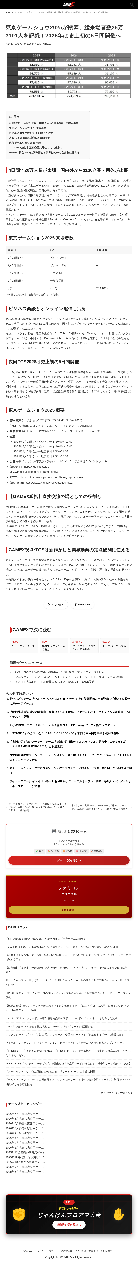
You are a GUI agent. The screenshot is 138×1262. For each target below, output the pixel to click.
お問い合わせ (108, 1251)
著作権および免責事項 (86, 1251)
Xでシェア (58, 604)
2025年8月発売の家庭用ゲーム (25, 1171)
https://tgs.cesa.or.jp (36, 466)
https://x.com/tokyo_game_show (38, 471)
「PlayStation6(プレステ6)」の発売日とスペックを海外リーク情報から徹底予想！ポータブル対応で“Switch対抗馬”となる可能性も (68, 1082)
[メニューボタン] (6, 4)
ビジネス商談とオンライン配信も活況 (31, 132)
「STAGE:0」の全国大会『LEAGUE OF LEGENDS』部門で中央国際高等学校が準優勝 (64, 733)
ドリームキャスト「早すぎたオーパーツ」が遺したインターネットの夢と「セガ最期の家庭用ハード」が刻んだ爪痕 (68, 982)
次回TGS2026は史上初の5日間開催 (29, 137)
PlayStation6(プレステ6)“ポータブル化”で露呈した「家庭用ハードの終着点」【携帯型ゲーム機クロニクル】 (68, 1063)
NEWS (48, 44)
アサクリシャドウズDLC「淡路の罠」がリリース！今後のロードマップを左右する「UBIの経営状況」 (65, 1034)
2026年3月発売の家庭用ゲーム (25, 1137)
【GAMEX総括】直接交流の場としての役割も (36, 147)
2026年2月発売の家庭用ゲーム (25, 1142)
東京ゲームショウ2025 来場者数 (28, 128)
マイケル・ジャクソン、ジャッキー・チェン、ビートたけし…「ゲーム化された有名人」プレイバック (65, 1042)
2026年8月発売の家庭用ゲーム (25, 1118)
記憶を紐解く (69, 909)
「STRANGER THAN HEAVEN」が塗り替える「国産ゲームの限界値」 (47, 938)
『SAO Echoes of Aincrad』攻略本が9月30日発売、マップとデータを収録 (58, 672)
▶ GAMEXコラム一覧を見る (116, 1092)
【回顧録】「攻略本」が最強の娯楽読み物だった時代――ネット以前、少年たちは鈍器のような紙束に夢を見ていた (68, 970)
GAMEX (27, 1251)
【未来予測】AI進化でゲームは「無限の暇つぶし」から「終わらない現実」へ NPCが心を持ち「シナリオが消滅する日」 (68, 957)
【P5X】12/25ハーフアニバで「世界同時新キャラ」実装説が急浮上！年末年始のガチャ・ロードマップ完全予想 (68, 995)
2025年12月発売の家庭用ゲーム (25, 1152)
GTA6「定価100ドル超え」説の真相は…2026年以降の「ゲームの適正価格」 (50, 1026)
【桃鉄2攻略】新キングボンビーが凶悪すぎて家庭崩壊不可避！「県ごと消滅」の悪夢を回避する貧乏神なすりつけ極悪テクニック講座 (68, 1008)
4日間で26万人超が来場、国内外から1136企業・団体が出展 (44, 123)
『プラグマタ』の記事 (19, 584)
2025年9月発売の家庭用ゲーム (25, 1166)
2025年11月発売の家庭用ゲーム (25, 1157)
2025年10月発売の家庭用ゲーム (25, 1162)
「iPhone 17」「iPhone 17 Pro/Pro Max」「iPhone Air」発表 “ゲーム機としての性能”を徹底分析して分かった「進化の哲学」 (68, 1053)
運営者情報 (66, 1251)
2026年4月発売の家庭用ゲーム (25, 1133)
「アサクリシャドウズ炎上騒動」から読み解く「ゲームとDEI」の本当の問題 (50, 1071)
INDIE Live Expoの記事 (64, 579)
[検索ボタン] (132, 4)
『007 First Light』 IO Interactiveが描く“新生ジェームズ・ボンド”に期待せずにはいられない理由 (62, 946)
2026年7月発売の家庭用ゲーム (25, 1113)
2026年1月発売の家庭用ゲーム (25, 1147)
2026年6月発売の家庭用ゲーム (25, 1123)
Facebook (84, 604)
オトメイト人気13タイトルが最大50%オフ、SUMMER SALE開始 (53, 681)
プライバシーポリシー (46, 1251)
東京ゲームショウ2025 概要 (25, 142)
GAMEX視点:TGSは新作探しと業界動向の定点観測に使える (44, 152)
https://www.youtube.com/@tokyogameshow (55, 477)
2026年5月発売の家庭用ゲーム (25, 1128)
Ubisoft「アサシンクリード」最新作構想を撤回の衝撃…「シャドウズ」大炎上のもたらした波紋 (61, 1018)
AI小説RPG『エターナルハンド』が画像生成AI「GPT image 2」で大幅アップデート (62, 725)
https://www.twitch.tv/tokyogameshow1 (49, 482)
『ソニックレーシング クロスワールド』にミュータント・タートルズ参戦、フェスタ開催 (68, 676)
